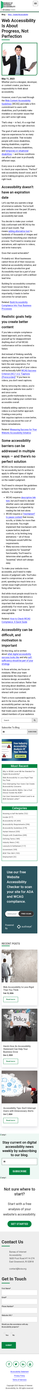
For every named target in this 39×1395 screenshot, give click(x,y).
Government (10, 850)
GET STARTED (19, 1223)
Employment (9, 857)
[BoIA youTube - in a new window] (30, 1364)
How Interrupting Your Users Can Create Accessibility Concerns (19, 785)
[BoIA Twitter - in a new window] (16, 1364)
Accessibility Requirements (16, 824)
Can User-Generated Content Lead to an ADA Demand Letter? (19, 797)
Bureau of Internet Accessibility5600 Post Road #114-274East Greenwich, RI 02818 (21, 1257)
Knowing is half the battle (15, 814)
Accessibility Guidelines (15, 828)
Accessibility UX (12, 821)
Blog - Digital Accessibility (18, 15)
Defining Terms (11, 839)
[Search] (34, 720)
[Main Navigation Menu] (35, 3)
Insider (8, 817)
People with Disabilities (15, 835)
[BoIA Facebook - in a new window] (9, 1364)
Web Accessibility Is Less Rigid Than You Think (18, 779)
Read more (10, 999)
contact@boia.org (17, 1268)
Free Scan (26, 914)
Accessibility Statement (20, 1372)
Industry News (11, 842)
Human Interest (11, 832)
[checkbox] (8, 1333)
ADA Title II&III (11, 853)
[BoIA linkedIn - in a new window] (23, 1364)
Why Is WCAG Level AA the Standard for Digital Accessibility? (19, 772)
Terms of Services (20, 1380)
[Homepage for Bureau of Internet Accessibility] (8, 6)
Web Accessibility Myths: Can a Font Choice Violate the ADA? (17, 791)
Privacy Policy (19, 1376)
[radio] (5, 1333)
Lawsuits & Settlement (14, 846)
